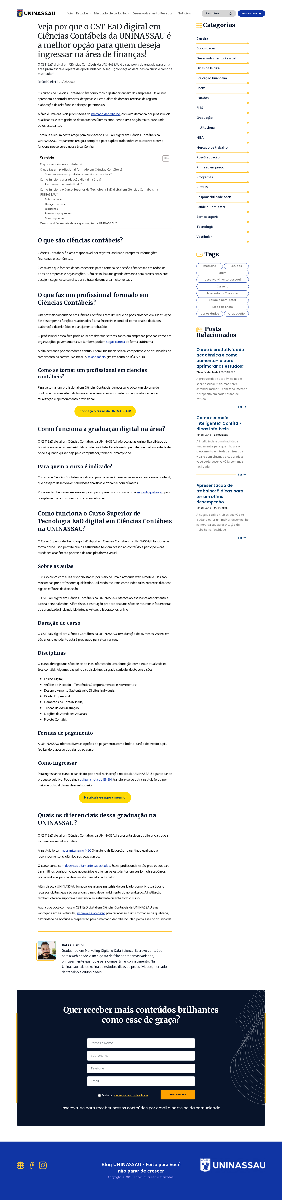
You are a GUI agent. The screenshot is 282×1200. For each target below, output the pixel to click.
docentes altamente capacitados (87, 866)
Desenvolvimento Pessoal (152, 13)
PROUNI (202, 187)
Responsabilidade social (214, 197)
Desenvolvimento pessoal (222, 279)
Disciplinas (51, 209)
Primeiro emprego (210, 167)
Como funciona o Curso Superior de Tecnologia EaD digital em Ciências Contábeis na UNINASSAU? (99, 192)
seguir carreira (115, 342)
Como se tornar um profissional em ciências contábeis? (78, 174)
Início (69, 13)
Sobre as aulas (53, 199)
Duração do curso (56, 204)
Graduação (204, 118)
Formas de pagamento (59, 214)
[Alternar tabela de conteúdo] (164, 158)
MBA (200, 138)
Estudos (82, 13)
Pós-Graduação (208, 157)
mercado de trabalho (105, 114)
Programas (204, 177)
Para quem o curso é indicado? (63, 184)
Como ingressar (54, 218)
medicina (209, 266)
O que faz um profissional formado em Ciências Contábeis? (81, 169)
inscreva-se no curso (91, 913)
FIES (199, 108)
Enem (200, 88)
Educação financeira (211, 78)
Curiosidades (206, 48)
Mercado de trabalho (110, 13)
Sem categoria (207, 217)
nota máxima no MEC (76, 851)
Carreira (202, 39)
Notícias (184, 13)
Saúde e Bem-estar (210, 207)
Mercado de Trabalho (222, 293)
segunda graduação (150, 492)
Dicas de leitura (208, 68)
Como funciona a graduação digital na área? (70, 179)
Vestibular (204, 237)
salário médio (96, 357)
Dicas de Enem (222, 307)
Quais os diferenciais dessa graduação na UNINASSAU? (78, 223)
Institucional (205, 128)
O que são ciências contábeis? (61, 164)
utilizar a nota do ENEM (96, 780)
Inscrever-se (177, 1094)
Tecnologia (205, 227)
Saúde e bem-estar (222, 300)
